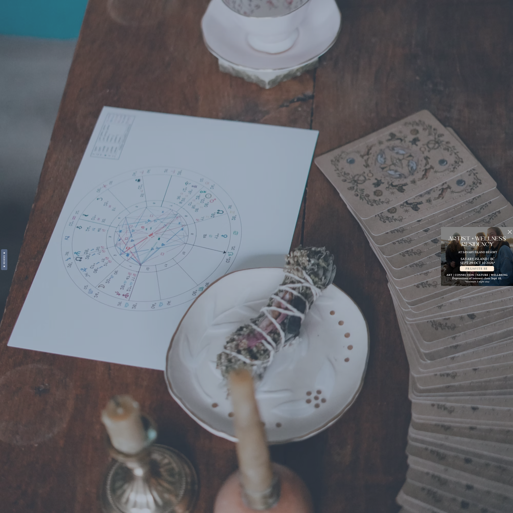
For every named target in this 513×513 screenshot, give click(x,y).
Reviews (4, 259)
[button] (510, 232)
